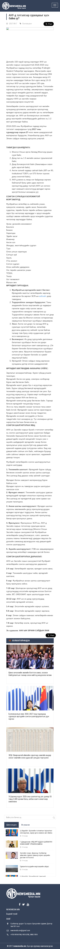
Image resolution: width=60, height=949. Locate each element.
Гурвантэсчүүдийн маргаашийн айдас (34, 866)
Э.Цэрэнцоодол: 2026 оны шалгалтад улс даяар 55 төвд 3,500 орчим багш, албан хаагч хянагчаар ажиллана (30, 799)
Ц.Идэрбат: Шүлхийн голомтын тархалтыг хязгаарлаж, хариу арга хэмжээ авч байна (36, 832)
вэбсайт (42, 296)
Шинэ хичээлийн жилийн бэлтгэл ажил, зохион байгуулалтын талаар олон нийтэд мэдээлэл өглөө (30, 673)
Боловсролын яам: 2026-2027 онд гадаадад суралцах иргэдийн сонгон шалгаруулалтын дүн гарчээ (29, 716)
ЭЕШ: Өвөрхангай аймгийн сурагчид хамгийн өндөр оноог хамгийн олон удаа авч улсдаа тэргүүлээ (30, 756)
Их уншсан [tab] (25, 825)
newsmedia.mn (19, 946)
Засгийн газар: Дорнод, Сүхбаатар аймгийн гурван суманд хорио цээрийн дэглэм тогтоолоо (35, 855)
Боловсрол (27, 24)
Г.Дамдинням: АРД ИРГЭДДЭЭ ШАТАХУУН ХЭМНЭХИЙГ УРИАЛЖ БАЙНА (36, 843)
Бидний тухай (11, 914)
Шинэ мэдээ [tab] (11, 825)
